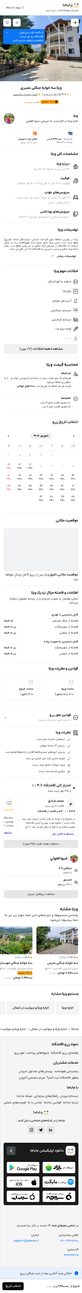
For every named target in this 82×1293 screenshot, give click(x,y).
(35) (51, 94)
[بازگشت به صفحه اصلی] (11, 1150)
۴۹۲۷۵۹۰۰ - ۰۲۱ (69, 1241)
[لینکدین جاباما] (51, 1130)
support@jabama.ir (26, 1241)
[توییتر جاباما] (41, 1130)
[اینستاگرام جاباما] (31, 1130)
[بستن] (7, 33)
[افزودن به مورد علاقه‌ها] (7, 23)
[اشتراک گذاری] (17, 23)
